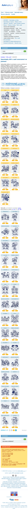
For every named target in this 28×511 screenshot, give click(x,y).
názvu (19, 208)
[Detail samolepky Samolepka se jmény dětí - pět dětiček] (3, 325)
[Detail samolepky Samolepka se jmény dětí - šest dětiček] (3, 354)
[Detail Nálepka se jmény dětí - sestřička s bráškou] (13, 174)
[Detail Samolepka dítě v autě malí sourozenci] (13, 145)
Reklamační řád (11, 479)
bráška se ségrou (15, 90)
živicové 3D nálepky (16, 487)
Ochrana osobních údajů (16, 478)
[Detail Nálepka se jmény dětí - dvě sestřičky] (3, 131)
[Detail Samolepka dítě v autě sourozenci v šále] (3, 203)
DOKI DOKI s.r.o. (21, 471)
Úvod (2, 12)
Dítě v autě (8, 57)
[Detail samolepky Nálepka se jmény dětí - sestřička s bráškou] (13, 266)
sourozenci (15, 226)
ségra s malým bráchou (5, 415)
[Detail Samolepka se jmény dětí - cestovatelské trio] (3, 174)
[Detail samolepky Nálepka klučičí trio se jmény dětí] (13, 383)
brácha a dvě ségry (5, 386)
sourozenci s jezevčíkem (15, 357)
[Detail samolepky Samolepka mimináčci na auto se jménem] (13, 427)
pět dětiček (5, 313)
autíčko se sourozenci (5, 226)
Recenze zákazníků (5, 14)
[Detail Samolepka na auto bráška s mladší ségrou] (13, 101)
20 (14, 209)
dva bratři (5, 255)
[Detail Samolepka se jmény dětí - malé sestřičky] (3, 189)
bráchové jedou (5, 104)
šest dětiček (5, 342)
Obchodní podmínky (6, 478)
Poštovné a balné (9, 12)
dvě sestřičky (5, 119)
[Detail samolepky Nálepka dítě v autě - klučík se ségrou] (13, 252)
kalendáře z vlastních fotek (19, 481)
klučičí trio (15, 104)
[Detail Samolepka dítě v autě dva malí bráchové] (3, 145)
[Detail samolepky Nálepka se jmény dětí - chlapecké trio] (3, 223)
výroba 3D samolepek (7, 481)
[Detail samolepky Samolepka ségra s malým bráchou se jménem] (3, 427)
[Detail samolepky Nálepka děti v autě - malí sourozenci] (13, 281)
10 (12, 209)
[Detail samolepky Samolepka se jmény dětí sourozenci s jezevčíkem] (3, 310)
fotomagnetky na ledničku (7, 483)
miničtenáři (5, 269)
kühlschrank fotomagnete (19, 483)
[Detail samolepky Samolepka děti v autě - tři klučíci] (3, 339)
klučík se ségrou (15, 240)
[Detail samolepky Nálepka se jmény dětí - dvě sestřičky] (13, 223)
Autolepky (3, 57)
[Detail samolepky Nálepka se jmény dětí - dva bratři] (3, 266)
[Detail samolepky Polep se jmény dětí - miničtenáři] (3, 281)
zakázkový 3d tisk (15, 486)
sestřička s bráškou (15, 163)
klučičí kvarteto (5, 357)
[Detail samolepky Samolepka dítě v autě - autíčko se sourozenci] (3, 237)
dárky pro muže (7, 486)
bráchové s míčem (15, 386)
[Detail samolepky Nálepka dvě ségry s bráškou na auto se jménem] (13, 412)
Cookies (24, 478)
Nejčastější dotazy (19, 12)
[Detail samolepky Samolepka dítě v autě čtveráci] (3, 412)
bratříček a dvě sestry (5, 371)
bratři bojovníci (5, 148)
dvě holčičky (15, 177)
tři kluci (15, 313)
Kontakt (13, 14)
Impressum (17, 479)
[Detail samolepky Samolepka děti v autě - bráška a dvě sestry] (13, 339)
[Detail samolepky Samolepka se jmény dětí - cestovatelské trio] (13, 310)
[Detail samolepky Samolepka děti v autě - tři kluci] (13, 325)
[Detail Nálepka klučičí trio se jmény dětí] (13, 116)
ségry (5, 90)
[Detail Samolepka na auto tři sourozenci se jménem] (13, 131)
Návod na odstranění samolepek (17, 477)
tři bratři (15, 284)
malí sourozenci (15, 269)
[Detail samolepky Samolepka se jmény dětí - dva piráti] (13, 354)
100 (20, 209)
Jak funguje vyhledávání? (8, 53)
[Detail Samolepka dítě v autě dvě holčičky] (13, 189)
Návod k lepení (6, 477)
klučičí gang (15, 148)
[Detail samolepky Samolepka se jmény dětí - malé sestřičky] (3, 252)
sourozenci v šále (5, 192)
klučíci (5, 284)
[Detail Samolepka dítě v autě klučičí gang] (13, 160)
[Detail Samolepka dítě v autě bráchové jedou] (3, 116)
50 (18, 209)
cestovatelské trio (5, 163)
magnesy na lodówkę (5, 484)
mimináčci (15, 415)
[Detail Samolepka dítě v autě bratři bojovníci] (3, 160)
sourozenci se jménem (15, 119)
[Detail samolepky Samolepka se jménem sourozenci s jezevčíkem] (13, 368)
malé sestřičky (5, 177)
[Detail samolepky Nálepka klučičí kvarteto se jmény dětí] (3, 368)
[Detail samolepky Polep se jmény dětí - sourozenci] (13, 237)
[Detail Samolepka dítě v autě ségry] (3, 101)
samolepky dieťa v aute (16, 484)
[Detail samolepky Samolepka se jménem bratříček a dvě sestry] (3, 383)
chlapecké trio (5, 211)
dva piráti (14, 342)
